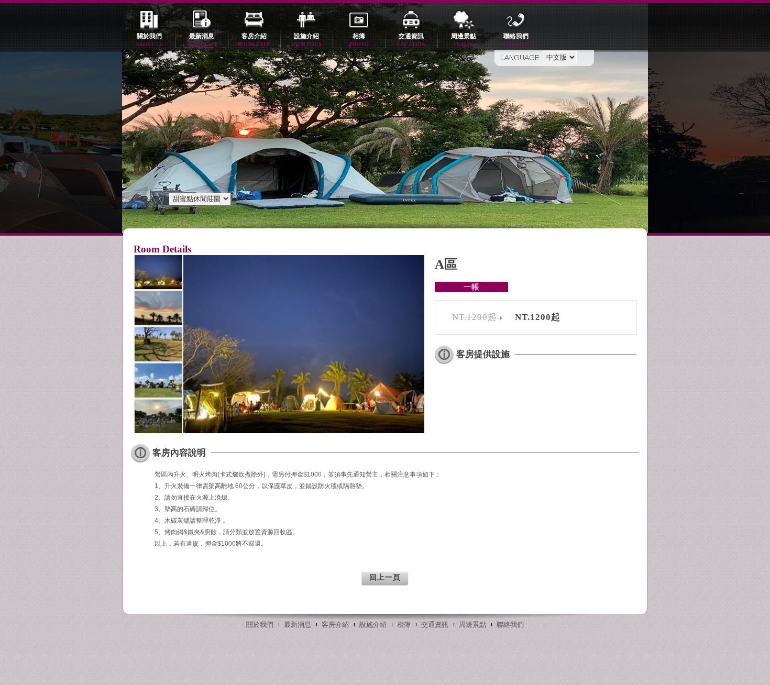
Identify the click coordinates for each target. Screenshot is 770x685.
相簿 (359, 39)
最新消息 (202, 39)
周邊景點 (463, 39)
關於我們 (149, 39)
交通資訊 (411, 39)
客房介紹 (254, 39)
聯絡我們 (516, 39)
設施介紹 (306, 39)
